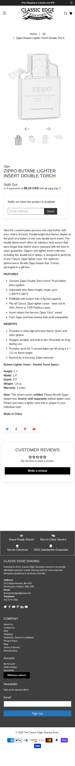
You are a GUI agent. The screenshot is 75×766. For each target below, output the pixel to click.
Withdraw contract (16, 675)
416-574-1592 (11, 600)
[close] (71, 3)
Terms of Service (12, 647)
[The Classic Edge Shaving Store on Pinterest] (17, 607)
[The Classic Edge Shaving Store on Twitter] (5, 607)
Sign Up (37, 713)
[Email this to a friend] (34, 429)
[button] (37, 188)
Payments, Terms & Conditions (19, 637)
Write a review (37, 470)
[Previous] (26, 129)
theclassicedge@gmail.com (17, 593)
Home (33, 34)
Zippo (7, 166)
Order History (10, 667)
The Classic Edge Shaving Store (41, 732)
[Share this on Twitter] (7, 429)
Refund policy (10, 650)
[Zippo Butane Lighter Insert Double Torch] (37, 85)
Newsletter (9, 670)
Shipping (8, 634)
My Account (9, 664)
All (43, 34)
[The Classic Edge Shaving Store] (37, 14)
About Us (8, 624)
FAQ (6, 631)
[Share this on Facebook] (16, 429)
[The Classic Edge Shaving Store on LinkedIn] (22, 607)
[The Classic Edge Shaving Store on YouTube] (13, 607)
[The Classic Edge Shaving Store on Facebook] (9, 607)
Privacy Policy (10, 641)
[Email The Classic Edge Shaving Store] (26, 607)
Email (7, 697)
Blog (6, 644)
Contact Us (9, 627)
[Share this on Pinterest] (25, 429)
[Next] (48, 129)
